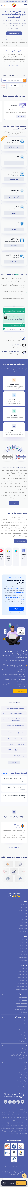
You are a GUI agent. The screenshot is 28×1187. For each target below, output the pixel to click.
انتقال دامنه (14, 503)
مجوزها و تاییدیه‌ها (22, 1087)
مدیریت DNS (24, 954)
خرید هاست (24, 904)
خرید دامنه (24, 939)
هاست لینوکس (23, 907)
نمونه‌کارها (24, 1038)
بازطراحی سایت (23, 1026)
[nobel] (21, 1153)
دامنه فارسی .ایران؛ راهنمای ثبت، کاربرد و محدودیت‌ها (14, 787)
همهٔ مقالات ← (4, 773)
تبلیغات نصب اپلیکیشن (21, 1003)
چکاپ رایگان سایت (22, 1041)
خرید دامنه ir (24, 942)
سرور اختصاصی (23, 980)
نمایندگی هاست (23, 931)
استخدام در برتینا (23, 1058)
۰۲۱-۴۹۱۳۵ (12, 1184)
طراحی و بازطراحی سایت (13, 588)
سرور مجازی (24, 968)
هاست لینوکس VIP (22, 910)
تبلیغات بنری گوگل (22, 1000)
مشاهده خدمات (14, 38)
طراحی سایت (24, 1023)
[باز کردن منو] (25, 4)
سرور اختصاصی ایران (22, 983)
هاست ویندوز (23, 913)
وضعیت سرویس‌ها (22, 1072)
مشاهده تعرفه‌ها (23, 957)
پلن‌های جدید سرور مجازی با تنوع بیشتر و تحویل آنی (13, 1)
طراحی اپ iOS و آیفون (22, 1035)
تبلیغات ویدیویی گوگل (22, 1006)
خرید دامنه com (23, 945)
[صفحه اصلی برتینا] (14, 5)
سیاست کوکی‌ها (7, 1166)
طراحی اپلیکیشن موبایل (18, 592)
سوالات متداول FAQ (22, 1081)
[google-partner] (7, 1153)
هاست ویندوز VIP (22, 916)
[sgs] (7, 1146)
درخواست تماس (21, 1183)
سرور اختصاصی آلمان (22, 986)
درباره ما (25, 1066)
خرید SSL (24, 1049)
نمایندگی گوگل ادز (23, 1012)
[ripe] (21, 1146)
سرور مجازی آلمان (22, 974)
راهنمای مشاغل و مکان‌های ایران (19, 1055)
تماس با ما (24, 1069)
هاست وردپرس (23, 922)
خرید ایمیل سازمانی (15, 65)
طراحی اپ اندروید (23, 1032)
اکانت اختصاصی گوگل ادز (21, 1009)
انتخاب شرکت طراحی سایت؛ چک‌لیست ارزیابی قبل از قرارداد (14, 796)
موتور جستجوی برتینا (22, 1052)
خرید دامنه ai (23, 948)
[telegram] (22, 1102)
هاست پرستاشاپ (23, 928)
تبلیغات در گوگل (23, 997)
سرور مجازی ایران (23, 971)
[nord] (14, 1146)
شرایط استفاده (22, 1166)
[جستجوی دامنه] (24, 80)
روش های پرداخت (22, 1078)
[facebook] (10, 1102)
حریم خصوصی (15, 1166)
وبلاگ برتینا (24, 1075)
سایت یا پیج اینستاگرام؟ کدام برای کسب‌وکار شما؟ (14, 779)
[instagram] (14, 1102)
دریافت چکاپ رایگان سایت (16, 609)
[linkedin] (18, 1102)
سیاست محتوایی (14, 1168)
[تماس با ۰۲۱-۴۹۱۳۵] (4, 1183)
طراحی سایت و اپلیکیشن (21, 1020)
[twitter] (5, 1102)
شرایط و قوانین (23, 1084)
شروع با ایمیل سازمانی (14, 33)
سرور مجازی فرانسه (22, 977)
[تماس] (4, 5)
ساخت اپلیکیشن (23, 1029)
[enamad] (14, 1159)
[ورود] (2, 5)
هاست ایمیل (24, 919)
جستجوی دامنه (23, 960)
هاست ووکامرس (23, 925)
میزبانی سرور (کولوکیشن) (21, 989)
